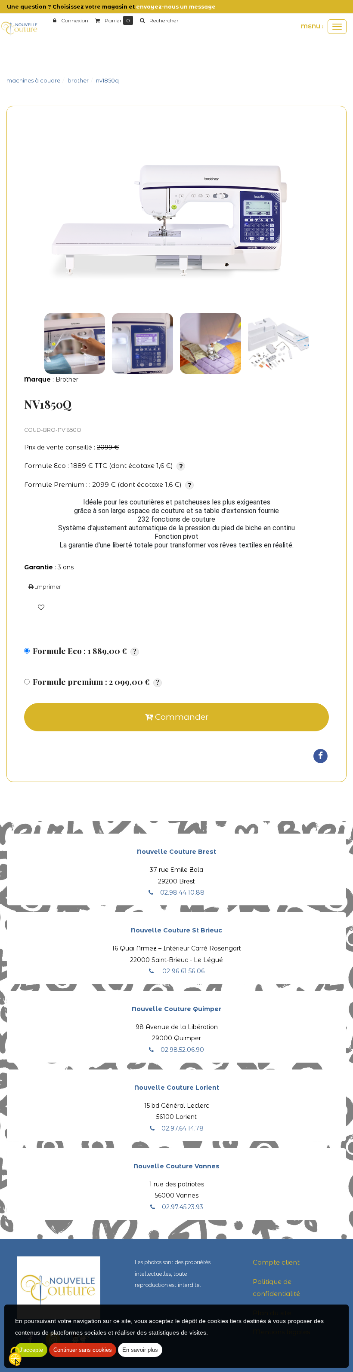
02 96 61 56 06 (182, 971)
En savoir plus (140, 1350)
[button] (159, 21)
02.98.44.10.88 (182, 892)
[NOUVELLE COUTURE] (19, 28)
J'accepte (31, 1350)
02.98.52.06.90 (182, 1050)
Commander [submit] (180, 717)
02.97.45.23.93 (182, 1207)
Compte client (276, 1262)
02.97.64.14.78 (182, 1128)
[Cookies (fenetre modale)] (15, 1357)
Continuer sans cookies (82, 1350)
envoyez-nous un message (176, 6)
